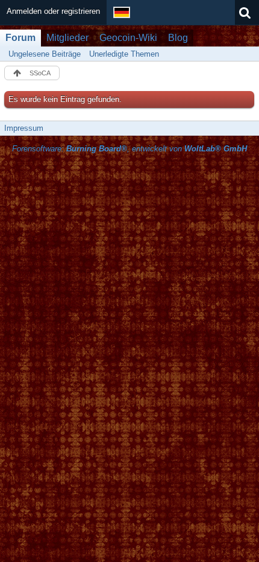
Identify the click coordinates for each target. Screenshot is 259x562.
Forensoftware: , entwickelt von (129, 148)
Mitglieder (67, 38)
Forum (20, 38)
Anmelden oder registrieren (53, 11)
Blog (178, 38)
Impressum (23, 128)
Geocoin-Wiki (128, 38)
